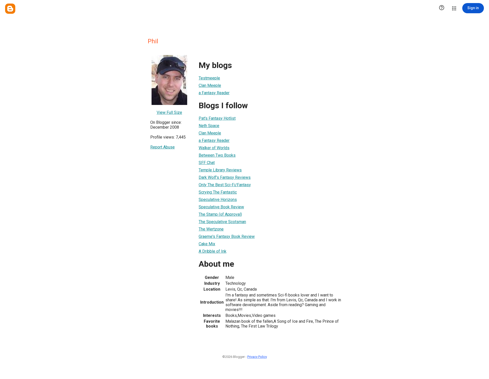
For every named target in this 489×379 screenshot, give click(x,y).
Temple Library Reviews (220, 170)
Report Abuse (162, 147)
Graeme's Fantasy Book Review (227, 236)
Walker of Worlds (214, 147)
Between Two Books (217, 155)
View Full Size (169, 112)
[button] (442, 8)
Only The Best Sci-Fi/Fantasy (225, 184)
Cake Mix (207, 243)
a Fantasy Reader (214, 92)
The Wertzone (211, 229)
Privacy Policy (257, 357)
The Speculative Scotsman (222, 221)
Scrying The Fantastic (218, 192)
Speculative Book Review (221, 207)
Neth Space (209, 125)
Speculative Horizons (218, 199)
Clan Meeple (210, 85)
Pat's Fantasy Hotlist (217, 118)
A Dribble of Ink (212, 251)
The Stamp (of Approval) (220, 214)
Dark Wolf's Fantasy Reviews (225, 177)
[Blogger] (10, 9)
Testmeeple (209, 78)
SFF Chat (207, 162)
